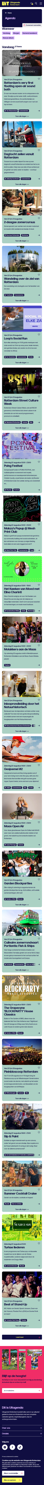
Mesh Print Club (11, 550)
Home (10, 13)
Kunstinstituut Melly (12, 611)
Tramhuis (9, 295)
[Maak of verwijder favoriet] (39, 79)
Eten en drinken (31, 964)
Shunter (9, 490)
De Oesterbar (10, 357)
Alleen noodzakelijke (11, 1473)
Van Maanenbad (11, 111)
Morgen (16, 33)
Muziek (20, 899)
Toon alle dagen (21, 116)
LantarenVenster (11, 1266)
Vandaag (6, 33)
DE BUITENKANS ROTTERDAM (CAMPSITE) (20, 1155)
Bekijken (40, 111)
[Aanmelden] (39, 1390)
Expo (31, 550)
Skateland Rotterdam (13, 422)
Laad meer (20, 1337)
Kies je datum (8, 38)
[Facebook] (12, 1447)
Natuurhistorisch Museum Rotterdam (18, 726)
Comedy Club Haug (12, 1320)
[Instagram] (5, 1447)
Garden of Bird (11, 899)
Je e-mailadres (9, 1391)
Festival (24, 422)
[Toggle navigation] (41, 4)
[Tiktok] (20, 1447)
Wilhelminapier (11, 1093)
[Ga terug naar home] (11, 3)
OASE (8, 788)
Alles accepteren (10, 1480)
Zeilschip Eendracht (12, 179)
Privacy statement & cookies (10, 1456)
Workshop (25, 235)
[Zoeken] (36, 3)
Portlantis (9, 964)
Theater (23, 1320)
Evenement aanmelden (33, 25)
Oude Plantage (11, 845)
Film (27, 1093)
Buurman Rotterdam (12, 235)
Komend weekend (30, 33)
